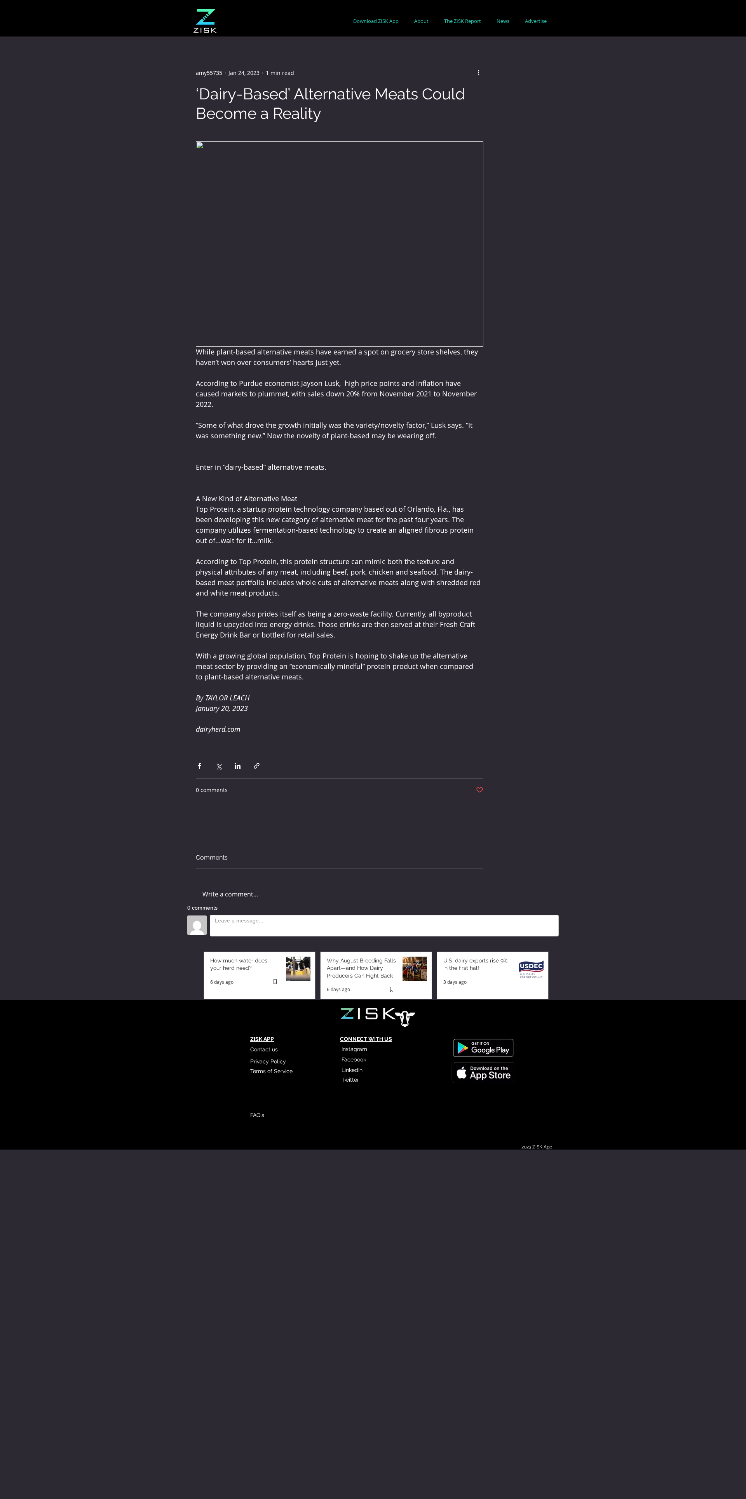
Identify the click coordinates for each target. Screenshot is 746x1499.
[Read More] (483, 1073)
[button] (421, 21)
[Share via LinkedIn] (237, 765)
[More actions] (478, 72)
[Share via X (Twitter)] (218, 765)
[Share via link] (256, 765)
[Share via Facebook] (199, 765)
